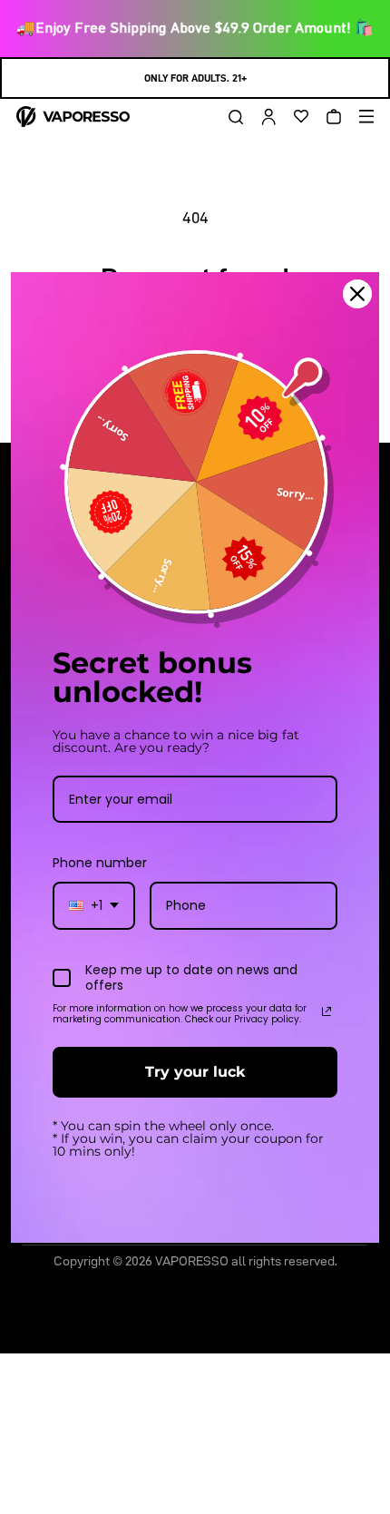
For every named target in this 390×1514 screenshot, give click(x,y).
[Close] (357, 293)
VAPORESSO (192, 1261)
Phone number (100, 863)
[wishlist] (294, 117)
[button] (229, 117)
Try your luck (195, 1071)
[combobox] (94, 906)
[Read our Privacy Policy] (326, 1011)
